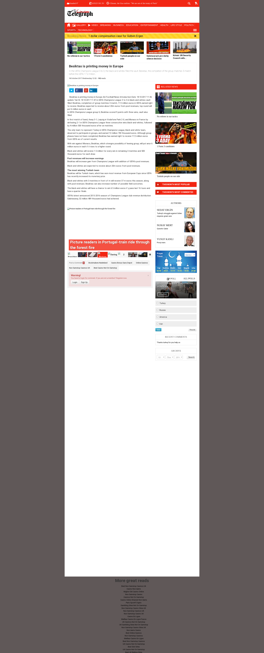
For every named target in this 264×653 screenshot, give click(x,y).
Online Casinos (142, 263)
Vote (158, 329)
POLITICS (189, 25)
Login (75, 282)
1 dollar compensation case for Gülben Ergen (115, 36)
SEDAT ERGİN (165, 210)
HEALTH (164, 25)
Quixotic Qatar (162, 229)
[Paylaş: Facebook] (79, 90)
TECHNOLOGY (85, 30)
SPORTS (71, 30)
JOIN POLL (163, 294)
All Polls (189, 278)
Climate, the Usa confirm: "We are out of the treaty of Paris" (133, 3)
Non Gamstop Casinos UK (79, 268)
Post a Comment (76, 263)
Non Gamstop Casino (133, 594)
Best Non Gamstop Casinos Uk (133, 586)
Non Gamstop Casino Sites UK (134, 608)
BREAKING (105, 25)
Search (191, 357)
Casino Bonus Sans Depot (121, 263)
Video (94, 25)
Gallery (81, 25)
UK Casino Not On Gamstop (134, 644)
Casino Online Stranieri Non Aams (133, 600)
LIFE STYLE (176, 25)
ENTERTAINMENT (149, 25)
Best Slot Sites (134, 647)
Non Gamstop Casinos (134, 636)
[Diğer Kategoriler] (195, 30)
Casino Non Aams (134, 589)
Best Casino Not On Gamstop (105, 268)
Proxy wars (161, 242)
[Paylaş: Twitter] (71, 90)
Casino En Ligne (133, 616)
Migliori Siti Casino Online (134, 592)
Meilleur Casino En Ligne (133, 638)
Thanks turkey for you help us (168, 342)
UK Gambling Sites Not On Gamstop (133, 625)
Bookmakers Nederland (98, 263)
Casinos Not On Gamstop (134, 597)
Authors (176, 203)
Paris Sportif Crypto (133, 603)
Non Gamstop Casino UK (134, 614)
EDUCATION (132, 25)
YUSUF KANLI (165, 239)
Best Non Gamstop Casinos (134, 641)
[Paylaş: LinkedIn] (93, 90)
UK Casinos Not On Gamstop (133, 622)
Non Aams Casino (134, 630)
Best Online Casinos (134, 633)
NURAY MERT (165, 225)
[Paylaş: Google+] (86, 90)
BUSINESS (118, 25)
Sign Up (84, 282)
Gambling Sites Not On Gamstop (134, 605)
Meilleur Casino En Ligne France (133, 619)
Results (192, 329)
